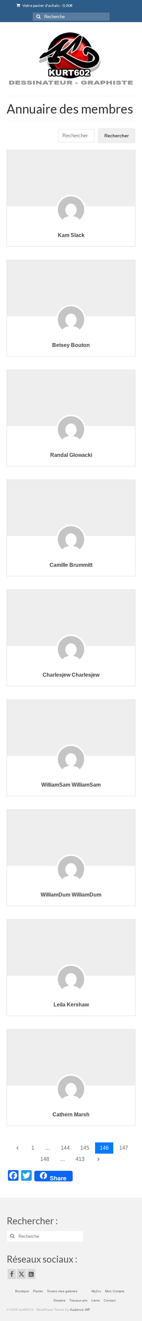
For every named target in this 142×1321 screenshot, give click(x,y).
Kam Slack (71, 235)
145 (84, 1148)
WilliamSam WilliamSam (71, 785)
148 (44, 1159)
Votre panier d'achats (47, 5)
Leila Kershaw (71, 1004)
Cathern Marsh (71, 1114)
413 (80, 1159)
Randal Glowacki (71, 455)
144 (65, 1148)
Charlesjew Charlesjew (71, 675)
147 (123, 1148)
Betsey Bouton (71, 345)
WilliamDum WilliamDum (71, 895)
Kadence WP (80, 1309)
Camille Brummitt (71, 565)
